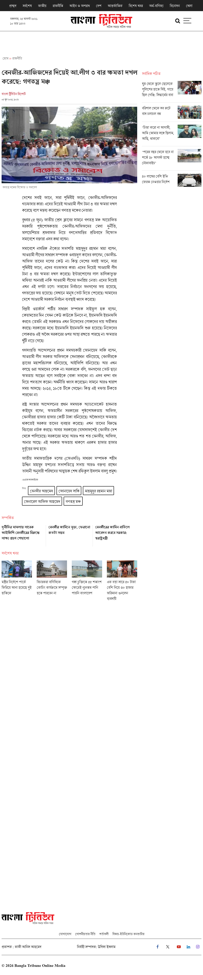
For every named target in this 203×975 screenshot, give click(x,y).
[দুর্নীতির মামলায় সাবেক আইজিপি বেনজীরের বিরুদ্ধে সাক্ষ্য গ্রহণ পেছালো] (23, 534)
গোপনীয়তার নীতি (85, 934)
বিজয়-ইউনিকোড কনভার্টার (128, 934)
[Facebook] (157, 947)
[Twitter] (168, 947)
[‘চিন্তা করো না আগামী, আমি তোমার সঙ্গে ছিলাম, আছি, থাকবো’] (171, 135)
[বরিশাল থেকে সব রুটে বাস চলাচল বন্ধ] (171, 113)
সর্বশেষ (27, 6)
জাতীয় (42, 6)
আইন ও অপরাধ (79, 6)
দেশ (98, 6)
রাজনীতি (58, 6)
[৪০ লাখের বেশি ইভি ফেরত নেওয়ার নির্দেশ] (171, 180)
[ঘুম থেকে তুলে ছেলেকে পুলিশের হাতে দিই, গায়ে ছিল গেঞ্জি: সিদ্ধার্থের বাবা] (171, 91)
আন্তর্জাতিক (115, 6)
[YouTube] (179, 947)
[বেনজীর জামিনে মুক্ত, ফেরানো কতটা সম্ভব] (69, 534)
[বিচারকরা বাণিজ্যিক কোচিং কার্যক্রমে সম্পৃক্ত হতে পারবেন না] (52, 581)
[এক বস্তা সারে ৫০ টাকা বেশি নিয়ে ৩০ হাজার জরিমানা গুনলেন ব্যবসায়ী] (122, 581)
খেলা (189, 6)
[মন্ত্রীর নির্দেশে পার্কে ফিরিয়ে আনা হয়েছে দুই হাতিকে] (17, 581)
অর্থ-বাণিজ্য (156, 6)
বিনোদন (175, 6)
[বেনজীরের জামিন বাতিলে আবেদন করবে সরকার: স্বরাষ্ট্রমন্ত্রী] (116, 534)
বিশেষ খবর (136, 6)
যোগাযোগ (65, 934)
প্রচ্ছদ (12, 6)
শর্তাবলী (103, 934)
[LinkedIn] (188, 947)
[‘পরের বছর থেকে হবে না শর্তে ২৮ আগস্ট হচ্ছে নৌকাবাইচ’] (171, 160)
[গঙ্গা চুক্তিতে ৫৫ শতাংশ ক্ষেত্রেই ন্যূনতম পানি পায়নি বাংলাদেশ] (87, 581)
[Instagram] (197, 947)
